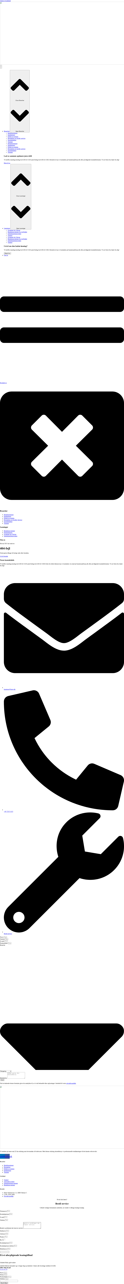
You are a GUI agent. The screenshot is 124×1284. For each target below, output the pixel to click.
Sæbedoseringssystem (14, 234)
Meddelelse (3, 1078)
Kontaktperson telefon (7, 1246)
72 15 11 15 (3, 1269)
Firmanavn (3, 1211)
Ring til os (7, 163)
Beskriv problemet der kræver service (11, 1228)
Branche (2, 945)
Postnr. (2, 1237)
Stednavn (3, 1231)
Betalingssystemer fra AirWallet (17, 232)
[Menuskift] (1, 66)
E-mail (2, 941)
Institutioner (11, 135)
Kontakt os (3, 383)
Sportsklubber (12, 140)
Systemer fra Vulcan (14, 230)
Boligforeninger (12, 133)
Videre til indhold (5, 1)
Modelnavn (3, 1249)
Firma (2, 1275)
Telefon (2, 939)
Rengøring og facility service (16, 138)
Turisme (10, 142)
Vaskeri (10, 235)
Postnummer (4, 943)
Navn (2, 937)
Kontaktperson (4, 1214)
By (1, 1240)
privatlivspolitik (71, 1083)
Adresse (2, 1234)
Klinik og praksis (13, 136)
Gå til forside (4, 556)
